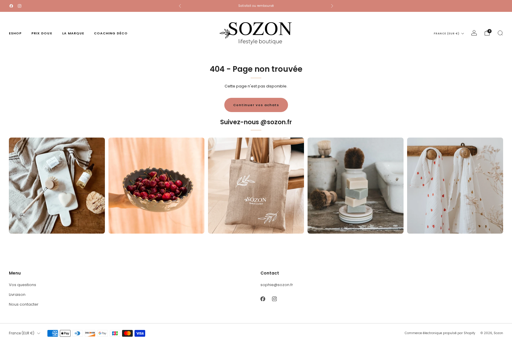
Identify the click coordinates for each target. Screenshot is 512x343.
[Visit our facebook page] (11, 6)
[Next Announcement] (332, 6)
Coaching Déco (111, 33)
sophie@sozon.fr (276, 285)
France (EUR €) (447, 33)
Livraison (17, 294)
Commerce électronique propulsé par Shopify (440, 333)
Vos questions (22, 285)
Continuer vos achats (256, 105)
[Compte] (474, 33)
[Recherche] (500, 33)
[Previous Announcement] (180, 6)
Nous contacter (24, 304)
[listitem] (256, 6)
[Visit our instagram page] (19, 6)
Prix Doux (41, 33)
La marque (73, 33)
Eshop (15, 33)
